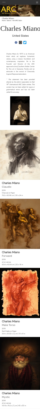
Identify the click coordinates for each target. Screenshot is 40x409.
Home (4, 20)
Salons (9, 20)
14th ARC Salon (17, 20)
